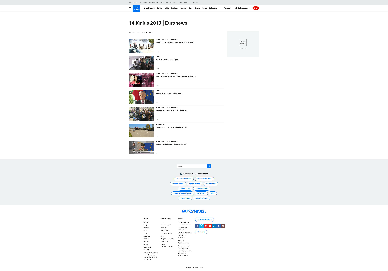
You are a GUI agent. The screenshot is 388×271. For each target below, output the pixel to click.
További (180, 218)
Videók (145, 244)
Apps (162, 236)
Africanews (164, 241)
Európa (159, 8)
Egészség (213, 8)
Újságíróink (147, 250)
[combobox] (202, 2)
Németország (185, 188)
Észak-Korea (185, 198)
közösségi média (201, 188)
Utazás (183, 8)
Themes (146, 218)
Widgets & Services (167, 239)
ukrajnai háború (177, 184)
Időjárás (163, 227)
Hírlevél (200, 232)
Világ (167, 8)
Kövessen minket (166, 233)
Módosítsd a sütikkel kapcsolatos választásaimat (184, 253)
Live (255, 8)
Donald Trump (211, 184)
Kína (212, 193)
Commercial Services (185, 225)
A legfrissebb (149, 8)
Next (190, 8)
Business (174, 8)
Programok (147, 247)
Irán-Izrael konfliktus (184, 179)
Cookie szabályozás (184, 232)
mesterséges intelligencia (182, 193)
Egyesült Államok (201, 198)
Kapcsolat (181, 240)
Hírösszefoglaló (166, 225)
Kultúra (197, 8)
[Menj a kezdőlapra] (136, 8)
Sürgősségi (201, 193)
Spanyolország (194, 184)
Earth (204, 8)
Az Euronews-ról (183, 222)
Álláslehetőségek (183, 243)
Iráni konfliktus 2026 (204, 179)
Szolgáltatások (166, 218)
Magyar (133, 2)
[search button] (191, 2)
